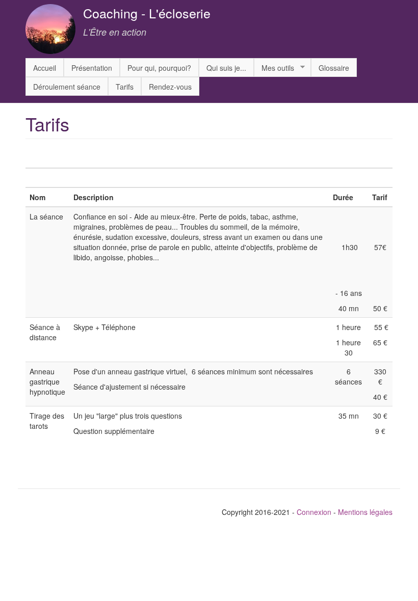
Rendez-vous (170, 86)
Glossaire (334, 68)
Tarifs (125, 86)
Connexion (314, 512)
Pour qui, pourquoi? (159, 68)
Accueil (44, 68)
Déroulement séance (66, 86)
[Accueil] (54, 29)
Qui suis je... (226, 68)
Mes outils (274, 68)
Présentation (91, 68)
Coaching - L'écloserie (147, 13)
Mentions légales (365, 512)
